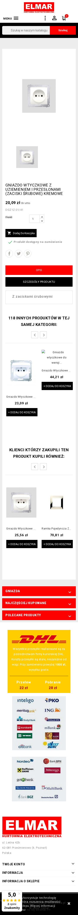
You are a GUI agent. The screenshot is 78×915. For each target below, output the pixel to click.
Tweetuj (18, 253)
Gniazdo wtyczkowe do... (21, 396)
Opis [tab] (39, 270)
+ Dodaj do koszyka (22, 412)
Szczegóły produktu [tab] (39, 281)
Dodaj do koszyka (21, 233)
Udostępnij (9, 253)
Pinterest (27, 253)
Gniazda (12, 591)
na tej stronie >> (39, 909)
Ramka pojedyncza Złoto (57, 528)
